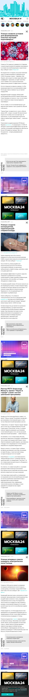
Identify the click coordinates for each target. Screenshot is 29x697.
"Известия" (16, 70)
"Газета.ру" (19, 261)
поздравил (11, 457)
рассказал (8, 125)
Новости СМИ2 (4, 195)
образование (7, 507)
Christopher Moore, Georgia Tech (10, 252)
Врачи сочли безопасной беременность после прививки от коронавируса (16, 329)
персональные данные (14, 688)
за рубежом (6, 648)
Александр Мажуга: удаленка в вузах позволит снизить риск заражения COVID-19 (15, 500)
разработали (4, 299)
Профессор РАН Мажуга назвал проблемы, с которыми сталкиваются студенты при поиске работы (15, 495)
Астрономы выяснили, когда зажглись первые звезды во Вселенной (16, 641)
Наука (12, 31)
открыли (15, 619)
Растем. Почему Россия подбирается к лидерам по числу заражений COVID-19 (16, 166)
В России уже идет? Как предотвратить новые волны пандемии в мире (16, 162)
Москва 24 (14, 18)
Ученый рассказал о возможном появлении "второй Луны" (14, 637)
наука (2, 172)
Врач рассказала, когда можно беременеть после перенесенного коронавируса (15, 325)
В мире (12, 556)
